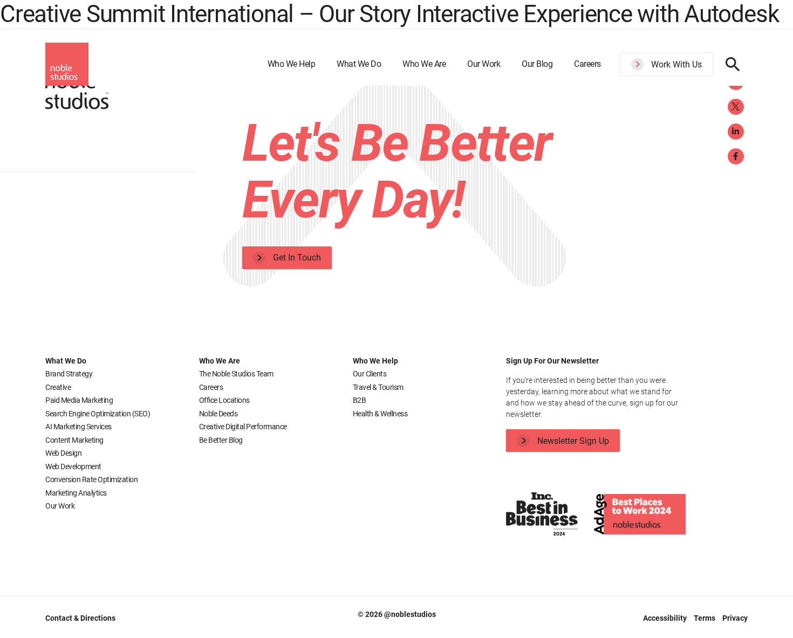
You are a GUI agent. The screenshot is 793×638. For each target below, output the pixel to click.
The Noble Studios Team (236, 373)
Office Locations (224, 400)
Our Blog (537, 64)
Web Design (63, 453)
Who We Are (424, 64)
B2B (359, 400)
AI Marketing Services (78, 426)
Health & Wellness (380, 413)
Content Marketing (74, 440)
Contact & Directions (80, 618)
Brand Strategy (68, 373)
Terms (705, 618)
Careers (587, 64)
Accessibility (665, 618)
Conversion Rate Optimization (91, 479)
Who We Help (292, 64)
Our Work (483, 64)
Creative (58, 387)
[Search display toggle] (733, 64)
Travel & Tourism (378, 387)
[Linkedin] (736, 132)
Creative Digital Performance (243, 426)
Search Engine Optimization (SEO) (97, 413)
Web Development (73, 466)
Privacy (735, 618)
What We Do (359, 64)
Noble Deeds (218, 413)
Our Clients (370, 373)
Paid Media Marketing (79, 400)
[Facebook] (736, 156)
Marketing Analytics (76, 493)
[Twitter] (736, 107)
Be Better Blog (221, 440)
